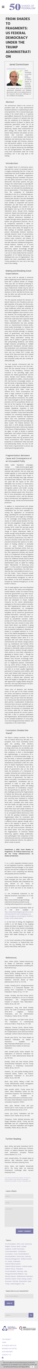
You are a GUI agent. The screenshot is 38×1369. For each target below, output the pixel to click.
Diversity (28, 1256)
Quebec (29, 1279)
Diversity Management (12, 1259)
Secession (8, 1281)
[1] (19, 190)
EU (6, 1261)
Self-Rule (15, 1281)
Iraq (26, 1274)
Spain (29, 1281)
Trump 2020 (24, 1181)
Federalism (25, 1179)
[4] (27, 582)
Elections (19, 1179)
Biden (21, 1177)
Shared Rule (23, 1281)
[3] (10, 567)
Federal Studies (27, 1266)
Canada (23, 1246)
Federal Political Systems (13, 1266)
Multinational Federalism (25, 1276)
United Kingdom (15, 1284)
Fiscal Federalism (10, 1271)
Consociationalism (11, 1251)
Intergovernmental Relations (14, 1274)
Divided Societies (26, 1259)
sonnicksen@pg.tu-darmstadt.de (16, 69)
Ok (32, 1367)
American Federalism (13, 1177)
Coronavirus (27, 1177)
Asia (22, 1244)
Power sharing (21, 1279)
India (25, 1271)
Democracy (20, 1256)
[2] (25, 329)
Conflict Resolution (18, 1249)
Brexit (18, 1246)
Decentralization (10, 1256)
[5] (20, 665)
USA (29, 1181)
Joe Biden (13, 1181)
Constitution (22, 1251)
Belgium (7, 1246)
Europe (10, 1261)
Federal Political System (13, 1264)
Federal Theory (10, 1269)
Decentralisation (23, 1254)
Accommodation (10, 1244)
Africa (19, 1244)
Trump (19, 1181)
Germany (20, 1271)
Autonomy (28, 1244)
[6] (24, 686)
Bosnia (13, 1246)
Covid (6, 1179)
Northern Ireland (10, 1279)
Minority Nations (10, 1276)
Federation (8, 1181)
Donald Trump (12, 1179)
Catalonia (8, 1249)
